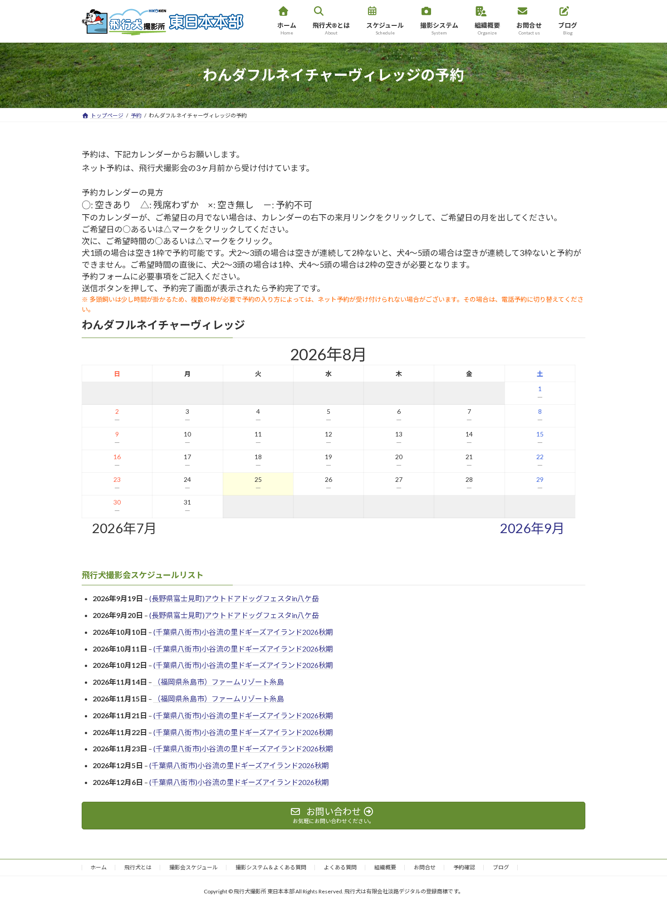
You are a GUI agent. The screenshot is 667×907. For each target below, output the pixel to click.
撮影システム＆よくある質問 (270, 867)
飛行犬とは (138, 867)
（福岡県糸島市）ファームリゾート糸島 (218, 682)
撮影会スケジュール (193, 867)
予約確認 (464, 867)
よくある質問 (340, 867)
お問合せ (425, 867)
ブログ (501, 867)
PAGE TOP (643, 871)
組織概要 (385, 867)
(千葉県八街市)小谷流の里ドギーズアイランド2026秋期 (243, 632)
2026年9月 (532, 528)
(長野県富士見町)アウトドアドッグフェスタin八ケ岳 (234, 598)
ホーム (98, 867)
